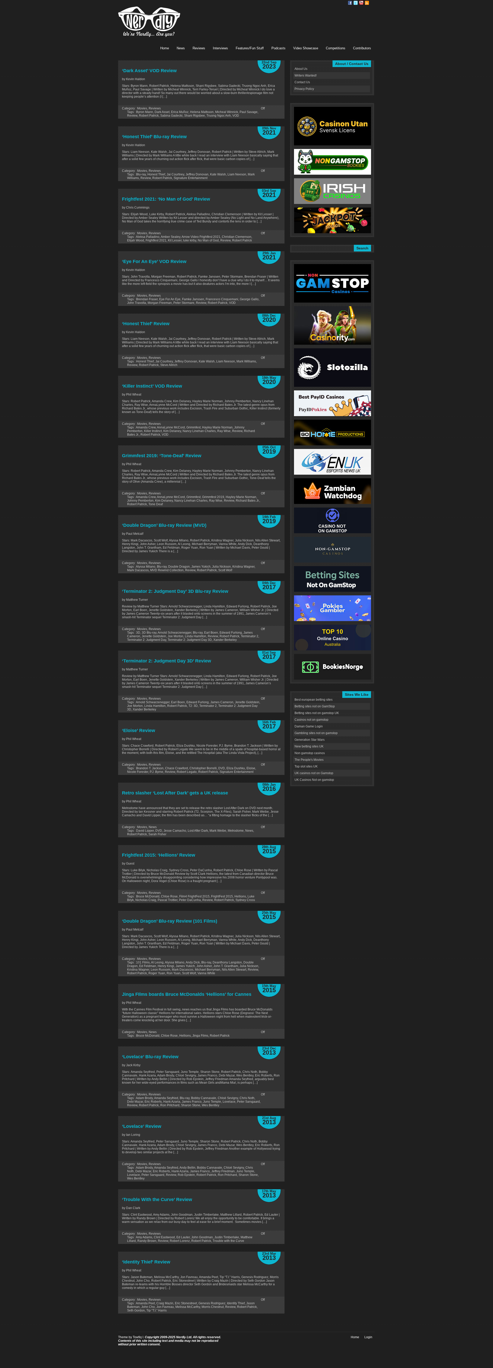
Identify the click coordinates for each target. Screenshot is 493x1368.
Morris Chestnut (213, 1307)
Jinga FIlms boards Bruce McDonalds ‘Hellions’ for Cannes (186, 994)
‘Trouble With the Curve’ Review (157, 1199)
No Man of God (208, 240)
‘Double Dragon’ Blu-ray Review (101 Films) (169, 921)
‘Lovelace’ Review (141, 1126)
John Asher (204, 966)
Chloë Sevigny (228, 1098)
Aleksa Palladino (147, 237)
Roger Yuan (156, 973)
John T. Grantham (225, 966)
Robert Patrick (149, 115)
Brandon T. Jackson (150, 768)
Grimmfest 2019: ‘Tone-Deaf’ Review (161, 455)
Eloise (250, 768)
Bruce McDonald (147, 896)
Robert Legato (187, 772)
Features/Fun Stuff (250, 48)
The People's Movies (309, 760)
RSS (367, 3)
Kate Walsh (218, 174)
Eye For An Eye (170, 299)
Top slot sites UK (306, 766)
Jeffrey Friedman (223, 1171)
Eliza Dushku (235, 768)
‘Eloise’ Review (138, 730)
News (181, 48)
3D (138, 632)
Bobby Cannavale (203, 1098)
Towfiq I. (138, 1337)
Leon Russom (160, 969)
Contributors (362, 48)
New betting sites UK (309, 746)
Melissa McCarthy (187, 1307)
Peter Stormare (183, 303)
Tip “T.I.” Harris (156, 1310)
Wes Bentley (210, 1105)
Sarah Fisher (157, 834)
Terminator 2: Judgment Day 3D (190, 640)
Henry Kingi (166, 966)
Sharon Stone (190, 1105)
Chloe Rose (169, 896)
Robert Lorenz (180, 1241)
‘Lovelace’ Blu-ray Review (150, 1056)
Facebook (350, 3)
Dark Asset (162, 112)
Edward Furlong (231, 632)
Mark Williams (246, 361)
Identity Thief (236, 1303)
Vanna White (206, 973)
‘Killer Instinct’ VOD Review (152, 386)
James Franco (192, 1101)
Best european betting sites (314, 699)
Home (164, 48)
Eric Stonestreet (186, 1303)
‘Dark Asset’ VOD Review (149, 70)
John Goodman (202, 1237)
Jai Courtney (175, 174)
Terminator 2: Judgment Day (146, 640)
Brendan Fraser (147, 299)
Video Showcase (305, 48)
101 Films (143, 962)
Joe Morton (175, 636)
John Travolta (136, 303)
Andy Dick (193, 962)
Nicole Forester (137, 772)
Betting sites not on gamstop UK (317, 713)
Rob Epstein (186, 1175)
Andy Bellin (187, 1167)
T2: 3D (193, 706)
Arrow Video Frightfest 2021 (201, 237)
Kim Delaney (172, 431)
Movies (142, 108)
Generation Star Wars (310, 740)
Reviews (199, 48)
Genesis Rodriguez (211, 1303)
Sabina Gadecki (171, 115)
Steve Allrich (168, 365)
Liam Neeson (236, 174)
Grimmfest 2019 (213, 497)
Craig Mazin (164, 1303)
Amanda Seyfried (166, 1098)
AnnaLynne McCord (171, 427)
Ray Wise (224, 431)
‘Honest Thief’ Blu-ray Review (154, 136)
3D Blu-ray (149, 632)
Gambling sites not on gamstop (316, 733)
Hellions (240, 896)
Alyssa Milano (145, 566)
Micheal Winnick (226, 112)
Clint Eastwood (164, 1237)
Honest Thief (156, 174)
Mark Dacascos (138, 570)
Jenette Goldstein (154, 636)
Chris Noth (247, 1098)
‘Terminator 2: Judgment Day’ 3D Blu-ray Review (175, 591)
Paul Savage (249, 112)
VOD (235, 115)
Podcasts (278, 48)
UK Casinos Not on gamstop (314, 780)
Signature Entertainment (190, 178)
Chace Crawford (176, 768)
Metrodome (236, 830)
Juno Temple (212, 1101)
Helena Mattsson (202, 112)
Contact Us (302, 82)
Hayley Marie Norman (217, 427)
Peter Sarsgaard (248, 1101)
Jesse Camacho (175, 830)
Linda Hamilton (195, 636)
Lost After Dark (198, 830)
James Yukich (201, 566)
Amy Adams (144, 1237)
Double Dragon (179, 566)
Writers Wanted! (306, 75)
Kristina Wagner (243, 566)
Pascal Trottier (167, 900)
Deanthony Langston (227, 962)
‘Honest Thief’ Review (145, 323)
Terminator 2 (249, 636)
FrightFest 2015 (222, 896)
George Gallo (249, 299)
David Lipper (145, 830)
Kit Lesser (175, 240)
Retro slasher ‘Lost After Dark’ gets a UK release (175, 792)
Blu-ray (141, 174)
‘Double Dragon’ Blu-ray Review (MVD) (164, 525)
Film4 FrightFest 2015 (194, 896)
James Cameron (221, 702)
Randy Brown (146, 1241)
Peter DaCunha (190, 900)
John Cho (148, 1307)
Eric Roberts (153, 1101)
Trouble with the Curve (228, 1241)
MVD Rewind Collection (167, 570)
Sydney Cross (245, 900)
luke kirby (189, 240)
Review (132, 115)
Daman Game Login (309, 726)
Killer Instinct (153, 431)
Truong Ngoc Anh (218, 115)
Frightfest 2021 (156, 240)
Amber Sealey (170, 237)
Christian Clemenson (236, 237)
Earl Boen (211, 632)
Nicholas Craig (145, 900)
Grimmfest (193, 427)
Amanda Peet (145, 1303)
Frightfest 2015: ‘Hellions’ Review (158, 855)
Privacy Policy (304, 89)
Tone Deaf (155, 504)
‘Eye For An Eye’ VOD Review (154, 261)
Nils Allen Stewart (234, 969)
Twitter (356, 3)
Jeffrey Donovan (197, 174)
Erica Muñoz (179, 112)
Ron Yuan (174, 973)
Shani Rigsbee (194, 115)
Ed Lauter (183, 1237)
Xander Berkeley (225, 640)
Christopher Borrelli (203, 768)
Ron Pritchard (169, 1105)
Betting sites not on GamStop (315, 706)
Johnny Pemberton (140, 500)
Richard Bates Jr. (247, 500)
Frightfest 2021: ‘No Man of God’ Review (166, 199)
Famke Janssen (193, 299)
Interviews (220, 48)
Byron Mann (144, 112)
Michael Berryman (207, 969)
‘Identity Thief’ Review (146, 1261)
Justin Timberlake (226, 1237)
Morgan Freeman (160, 303)
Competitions (335, 48)
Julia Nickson (221, 566)
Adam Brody (144, 1098)
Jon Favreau (165, 1307)
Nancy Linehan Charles (199, 431)
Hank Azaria (171, 1101)
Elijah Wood (135, 240)
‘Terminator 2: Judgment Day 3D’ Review (166, 660)
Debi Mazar (135, 1101)
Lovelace (229, 1101)
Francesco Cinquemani (222, 299)
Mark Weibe (218, 830)
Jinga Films (200, 1035)
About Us (301, 69)
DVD (221, 768)
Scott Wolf (225, 570)
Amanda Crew (146, 427)
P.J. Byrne (156, 772)
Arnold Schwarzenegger (174, 632)
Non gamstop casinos (310, 753)
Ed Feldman (147, 966)
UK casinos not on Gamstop (314, 773)
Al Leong (157, 962)
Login (368, 1337)
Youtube (361, 3)
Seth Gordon (136, 1310)
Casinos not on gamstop (311, 720)
